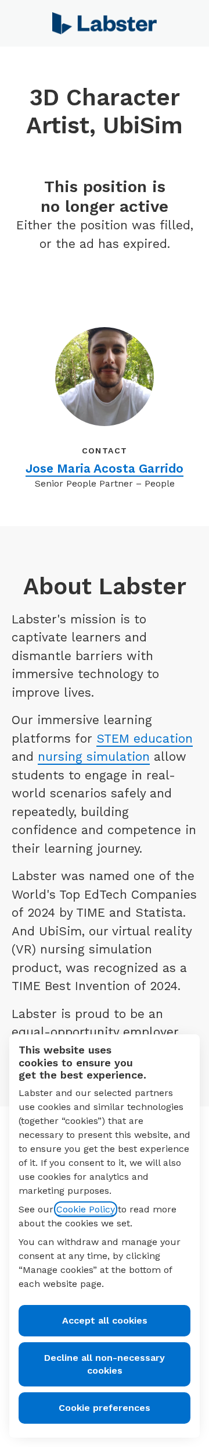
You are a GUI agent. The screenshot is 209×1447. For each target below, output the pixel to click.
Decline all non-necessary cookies (104, 1364)
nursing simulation (94, 756)
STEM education (144, 738)
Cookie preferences (104, 1407)
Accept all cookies (104, 1320)
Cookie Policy (85, 1209)
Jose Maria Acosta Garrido (104, 468)
